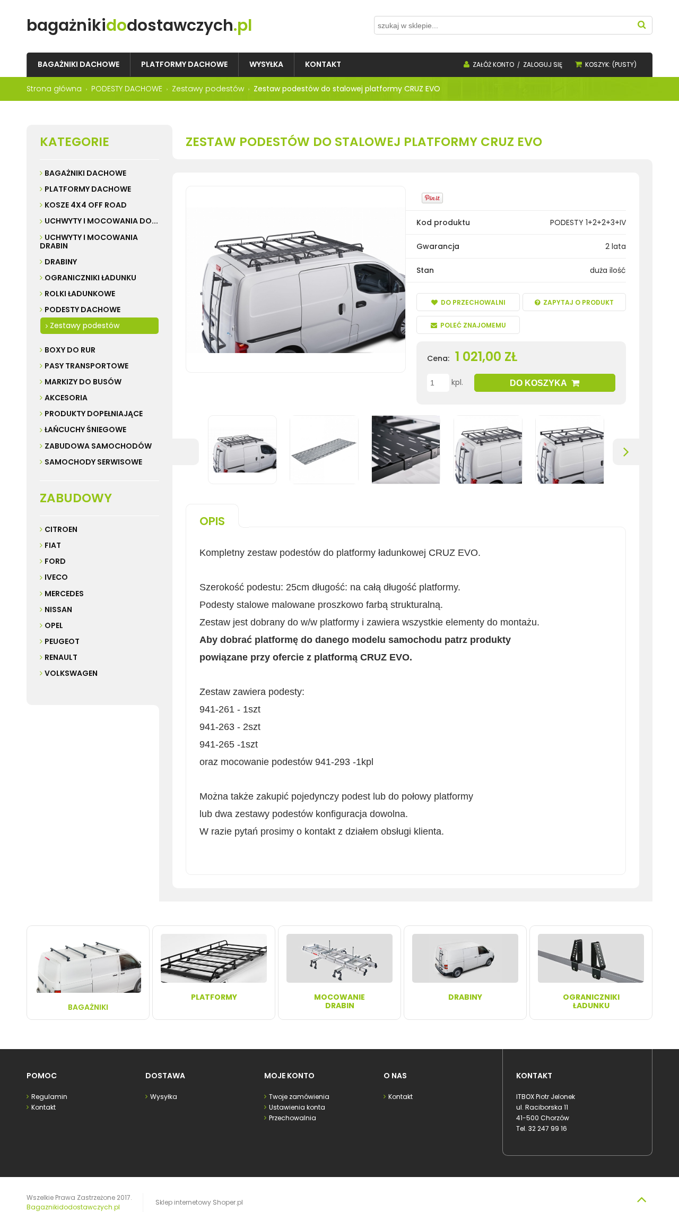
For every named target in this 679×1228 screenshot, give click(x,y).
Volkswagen (71, 673)
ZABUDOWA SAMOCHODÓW (98, 446)
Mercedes (64, 593)
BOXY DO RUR (70, 350)
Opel (54, 625)
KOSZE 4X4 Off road (86, 205)
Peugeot (62, 641)
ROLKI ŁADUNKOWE (80, 293)
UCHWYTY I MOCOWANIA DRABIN (89, 241)
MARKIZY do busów (83, 381)
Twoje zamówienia (299, 1096)
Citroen (61, 529)
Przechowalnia (292, 1117)
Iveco (56, 577)
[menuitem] (78, 64)
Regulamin (49, 1096)
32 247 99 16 (547, 1128)
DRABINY (61, 261)
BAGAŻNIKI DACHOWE (85, 173)
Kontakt (43, 1107)
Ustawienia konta (297, 1107)
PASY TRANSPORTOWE (86, 365)
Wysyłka (163, 1096)
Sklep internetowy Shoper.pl (199, 1202)
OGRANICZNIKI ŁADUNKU (90, 277)
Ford (55, 561)
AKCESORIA (66, 397)
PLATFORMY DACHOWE (88, 189)
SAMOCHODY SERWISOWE (93, 462)
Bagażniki (88, 1007)
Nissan (58, 609)
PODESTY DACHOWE (82, 309)
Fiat (53, 545)
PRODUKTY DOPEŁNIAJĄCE (94, 413)
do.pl (139, 25)
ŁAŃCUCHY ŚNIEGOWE (85, 429)
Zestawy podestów (84, 325)
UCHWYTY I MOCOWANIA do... (101, 221)
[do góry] (641, 1199)
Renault (61, 657)
